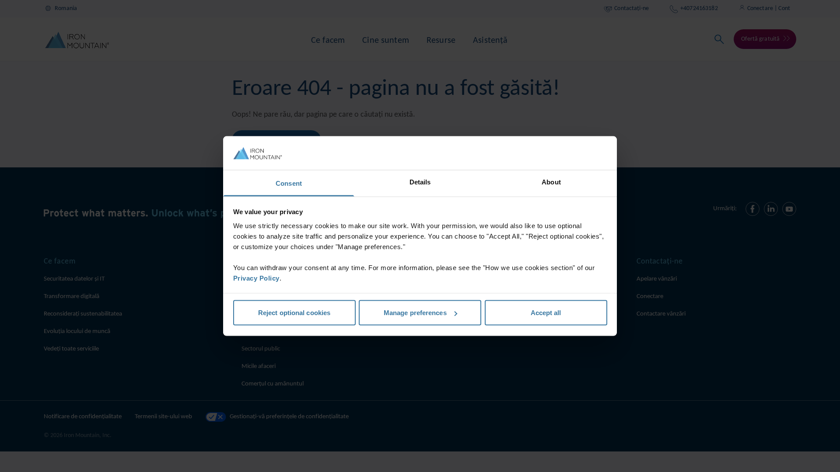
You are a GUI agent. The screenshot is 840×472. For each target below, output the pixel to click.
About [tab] (551, 181)
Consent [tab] (289, 183)
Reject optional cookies (294, 312)
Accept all (546, 312)
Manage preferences (415, 312)
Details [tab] (420, 181)
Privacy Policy (256, 277)
